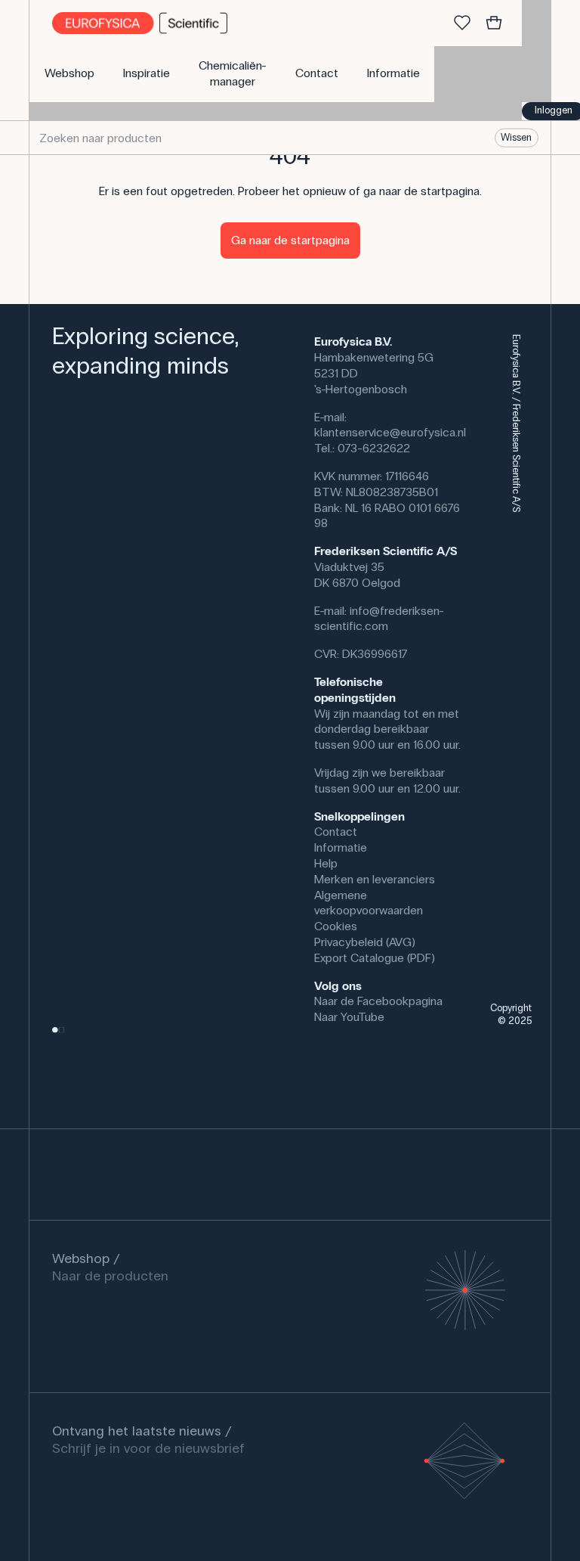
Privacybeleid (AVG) (364, 942)
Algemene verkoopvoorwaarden (368, 903)
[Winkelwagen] (494, 23)
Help (326, 863)
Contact (335, 831)
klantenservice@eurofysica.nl (390, 432)
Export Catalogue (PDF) (374, 958)
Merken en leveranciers (374, 879)
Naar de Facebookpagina (378, 1001)
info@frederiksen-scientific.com (379, 619)
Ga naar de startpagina (290, 240)
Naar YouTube (349, 1017)
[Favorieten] (462, 23)
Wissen (516, 138)
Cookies (335, 926)
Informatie (340, 847)
